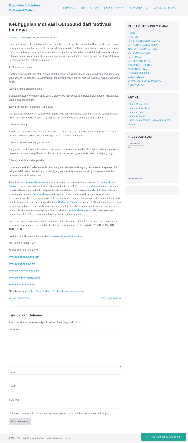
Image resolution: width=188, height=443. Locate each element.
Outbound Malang (137, 116)
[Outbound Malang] (136, 160)
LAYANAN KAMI (113, 7)
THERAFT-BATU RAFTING (142, 49)
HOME (131, 33)
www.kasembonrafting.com (24, 270)
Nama (13, 372)
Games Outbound (44, 291)
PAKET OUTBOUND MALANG (144, 41)
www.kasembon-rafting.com (24, 277)
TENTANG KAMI (89, 7)
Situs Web (14, 399)
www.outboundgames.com (68, 236)
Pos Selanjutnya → (111, 298)
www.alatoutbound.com (22, 284)
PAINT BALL (134, 57)
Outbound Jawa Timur (139, 108)
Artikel (31, 291)
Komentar (14, 329)
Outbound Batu (135, 112)
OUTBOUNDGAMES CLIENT (143, 45)
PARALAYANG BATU (139, 61)
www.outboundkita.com (22, 264)
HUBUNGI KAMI (136, 84)
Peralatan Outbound (138, 73)
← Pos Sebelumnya (19, 298)
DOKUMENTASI (139, 7)
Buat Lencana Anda (135, 178)
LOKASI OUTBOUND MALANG (144, 81)
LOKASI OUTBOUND (164, 7)
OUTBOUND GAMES (139, 53)
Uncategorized (78, 291)
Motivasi (66, 291)
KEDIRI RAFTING (137, 69)
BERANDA (69, 7)
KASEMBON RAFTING (140, 65)
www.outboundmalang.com (24, 257)
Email (12, 386)
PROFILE (133, 37)
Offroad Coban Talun (138, 104)
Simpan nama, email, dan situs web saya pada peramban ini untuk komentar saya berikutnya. (59, 413)
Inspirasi (57, 291)
